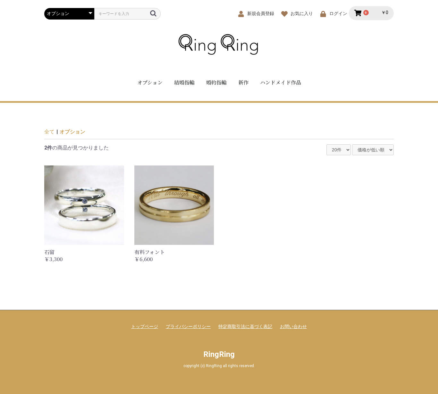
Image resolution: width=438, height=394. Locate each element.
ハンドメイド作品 (280, 82)
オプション (150, 82)
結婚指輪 (184, 82)
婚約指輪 (216, 82)
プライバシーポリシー (188, 326)
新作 (243, 82)
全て (49, 132)
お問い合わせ (293, 326)
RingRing (219, 354)
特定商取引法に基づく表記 (245, 326)
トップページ (144, 326)
